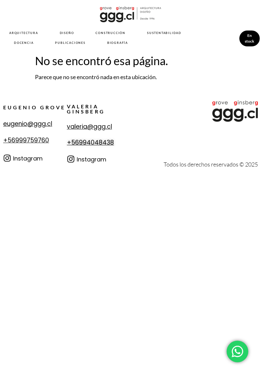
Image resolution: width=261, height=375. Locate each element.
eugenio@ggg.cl (27, 123)
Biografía (117, 42)
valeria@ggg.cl (89, 126)
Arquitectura (23, 33)
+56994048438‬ (90, 142)
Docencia (23, 42)
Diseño (67, 33)
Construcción (110, 33)
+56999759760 (26, 140)
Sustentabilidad (164, 33)
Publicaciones (70, 42)
